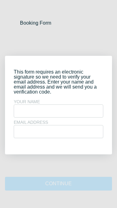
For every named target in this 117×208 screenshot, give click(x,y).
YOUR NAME (27, 101)
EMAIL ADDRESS (31, 122)
